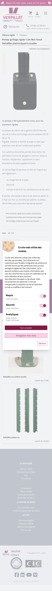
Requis (9, 295)
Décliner (42, 343)
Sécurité (10, 305)
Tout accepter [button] (26, 327)
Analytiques (12, 314)
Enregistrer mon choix (26, 335)
